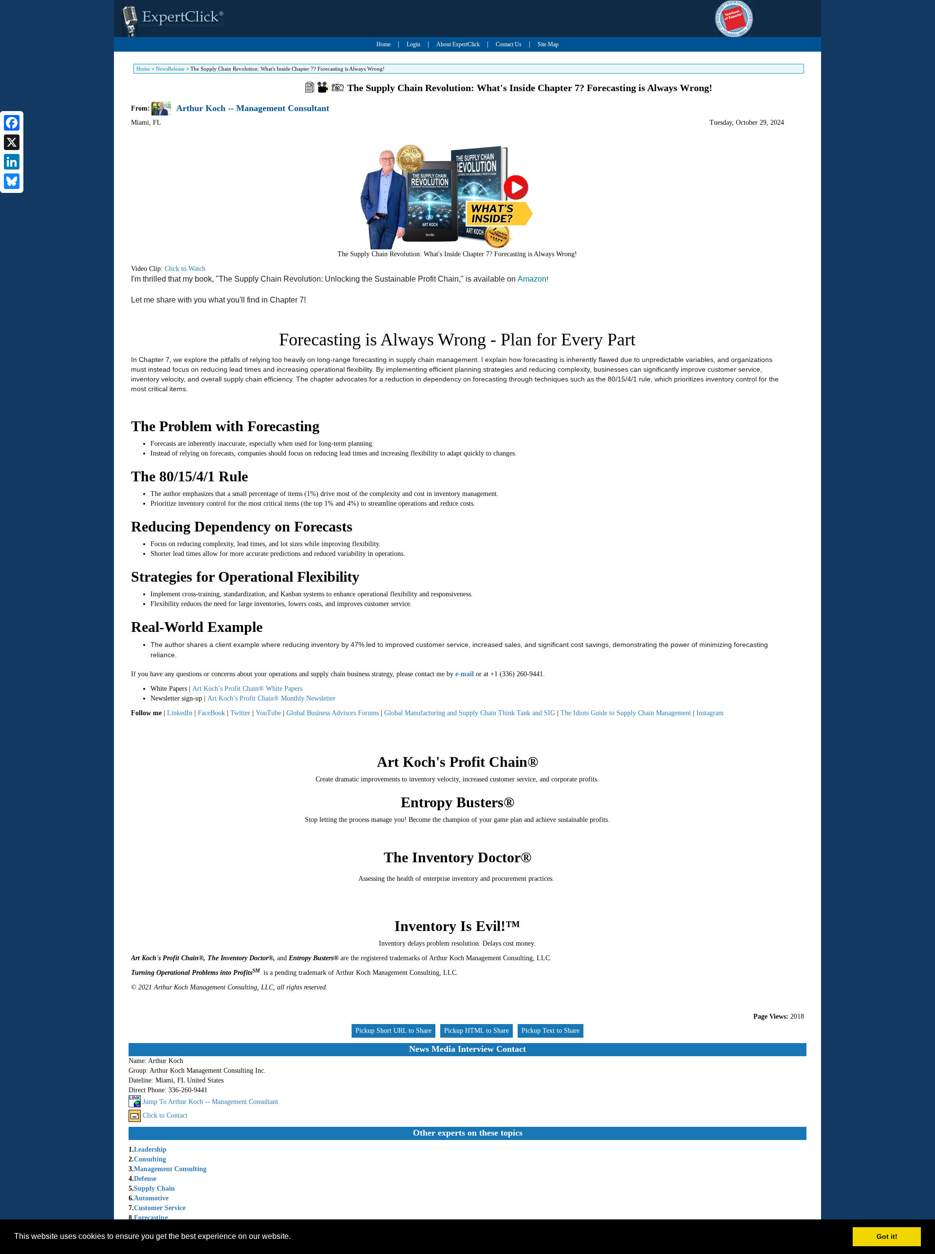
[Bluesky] (11, 181)
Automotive (151, 1198)
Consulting (150, 1159)
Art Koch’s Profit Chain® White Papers (247, 688)
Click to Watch (185, 268)
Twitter (240, 713)
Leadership (150, 1149)
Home (383, 44)
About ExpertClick (458, 44)
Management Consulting (170, 1169)
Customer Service (160, 1208)
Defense (145, 1178)
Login (413, 44)
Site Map (548, 44)
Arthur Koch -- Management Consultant (252, 108)
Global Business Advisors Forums (332, 713)
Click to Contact (165, 1115)
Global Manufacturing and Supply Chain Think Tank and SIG (469, 713)
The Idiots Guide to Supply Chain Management (626, 713)
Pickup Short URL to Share (393, 1030)
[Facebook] (11, 123)
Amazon (532, 279)
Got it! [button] (887, 1236)
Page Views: (770, 1016)
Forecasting (151, 1217)
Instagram (710, 713)
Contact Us (509, 44)
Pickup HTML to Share (476, 1030)
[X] (11, 142)
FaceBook (211, 713)
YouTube (268, 713)
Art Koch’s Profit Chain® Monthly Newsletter (271, 698)
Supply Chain (154, 1188)
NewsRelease (170, 69)
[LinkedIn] (11, 161)
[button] (294, 1237)
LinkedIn (179, 713)
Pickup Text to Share (551, 1030)
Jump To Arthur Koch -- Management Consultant (210, 1101)
